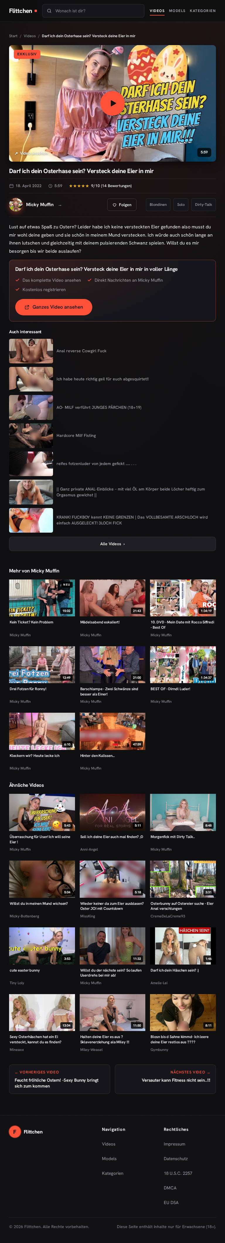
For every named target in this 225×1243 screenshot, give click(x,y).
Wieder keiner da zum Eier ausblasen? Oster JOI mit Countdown (112, 906)
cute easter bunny (25, 970)
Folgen (124, 206)
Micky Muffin (20, 634)
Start (13, 35)
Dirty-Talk (203, 204)
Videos (157, 10)
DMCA (170, 1188)
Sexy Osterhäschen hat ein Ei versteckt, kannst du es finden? (36, 1039)
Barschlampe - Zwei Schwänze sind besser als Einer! (109, 691)
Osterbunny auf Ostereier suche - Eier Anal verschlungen (182, 906)
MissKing (87, 916)
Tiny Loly (17, 982)
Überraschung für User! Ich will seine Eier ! (40, 839)
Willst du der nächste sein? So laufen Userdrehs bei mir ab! (111, 973)
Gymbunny (159, 1049)
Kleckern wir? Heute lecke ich (34, 755)
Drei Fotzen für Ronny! (28, 688)
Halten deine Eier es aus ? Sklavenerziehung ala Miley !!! (104, 1039)
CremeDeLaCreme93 (168, 916)
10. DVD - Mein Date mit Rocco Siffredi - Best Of (182, 625)
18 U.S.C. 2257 (178, 1173)
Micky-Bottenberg (24, 916)
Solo (181, 204)
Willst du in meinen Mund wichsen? (39, 903)
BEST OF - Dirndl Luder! (170, 688)
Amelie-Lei (159, 982)
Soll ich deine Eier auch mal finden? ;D (111, 836)
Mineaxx (17, 1049)
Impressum (174, 1144)
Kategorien (203, 10)
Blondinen (158, 204)
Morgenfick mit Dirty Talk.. (173, 836)
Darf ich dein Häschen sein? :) (175, 970)
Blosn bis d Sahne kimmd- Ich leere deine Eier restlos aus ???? (179, 1039)
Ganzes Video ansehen (62, 309)
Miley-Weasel (91, 1049)
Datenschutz (176, 1159)
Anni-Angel (89, 849)
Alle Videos (112, 543)
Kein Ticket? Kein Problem (31, 622)
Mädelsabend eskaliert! (100, 622)
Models (177, 10)
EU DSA (171, 1203)
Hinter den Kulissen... (97, 755)
